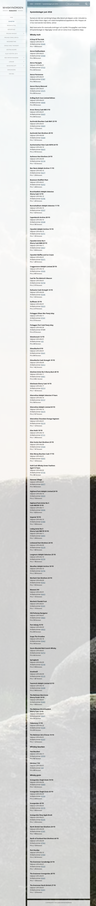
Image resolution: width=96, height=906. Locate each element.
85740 (43, 665)
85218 (43, 423)
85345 (43, 820)
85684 (43, 138)
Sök (86, 4)
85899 (43, 785)
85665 (43, 878)
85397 (43, 740)
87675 (43, 91)
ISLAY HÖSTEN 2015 (11, 54)
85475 (43, 260)
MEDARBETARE (11, 41)
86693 (43, 149)
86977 (43, 484)
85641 (43, 353)
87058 (43, 56)
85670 (43, 412)
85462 (43, 641)
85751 (43, 234)
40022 (43, 629)
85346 (43, 295)
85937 (43, 210)
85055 (43, 459)
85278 (43, 548)
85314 (43, 388)
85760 (43, 796)
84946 (43, 510)
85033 (43, 496)
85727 (43, 400)
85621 (43, 716)
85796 (43, 571)
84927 (43, 248)
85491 (43, 890)
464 (42, 768)
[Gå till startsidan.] (13, 6)
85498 (43, 688)
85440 (43, 44)
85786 (43, 199)
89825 (43, 618)
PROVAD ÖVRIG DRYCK (11, 37)
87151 (43, 435)
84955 (43, 536)
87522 (43, 68)
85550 (43, 756)
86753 (43, 653)
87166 (43, 473)
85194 (43, 161)
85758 (43, 283)
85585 (43, 728)
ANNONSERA (11, 70)
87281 (43, 831)
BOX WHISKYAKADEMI (11, 58)
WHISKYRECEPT (11, 66)
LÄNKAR (11, 62)
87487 (43, 79)
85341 (43, 606)
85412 (43, 365)
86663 (43, 594)
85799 (43, 559)
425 (42, 341)
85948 (43, 222)
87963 (43, 843)
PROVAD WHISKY (11, 33)
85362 (43, 583)
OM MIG (11, 74)
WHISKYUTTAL (11, 25)
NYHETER (11, 21)
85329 (43, 867)
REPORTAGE (11, 29)
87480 (43, 522)
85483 (43, 702)
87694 (43, 447)
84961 (43, 377)
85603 (43, 114)
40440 (43, 103)
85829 (43, 126)
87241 (43, 318)
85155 (43, 808)
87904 (43, 855)
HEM (11, 17)
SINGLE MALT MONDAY (11, 45)
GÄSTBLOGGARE (11, 49)
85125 (43, 676)
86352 (43, 185)
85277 (43, 173)
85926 (43, 271)
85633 (43, 306)
